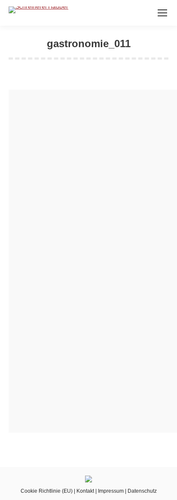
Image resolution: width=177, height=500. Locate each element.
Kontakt (85, 491)
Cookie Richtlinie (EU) (47, 491)
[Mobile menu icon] (162, 13)
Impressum (111, 491)
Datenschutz (142, 491)
